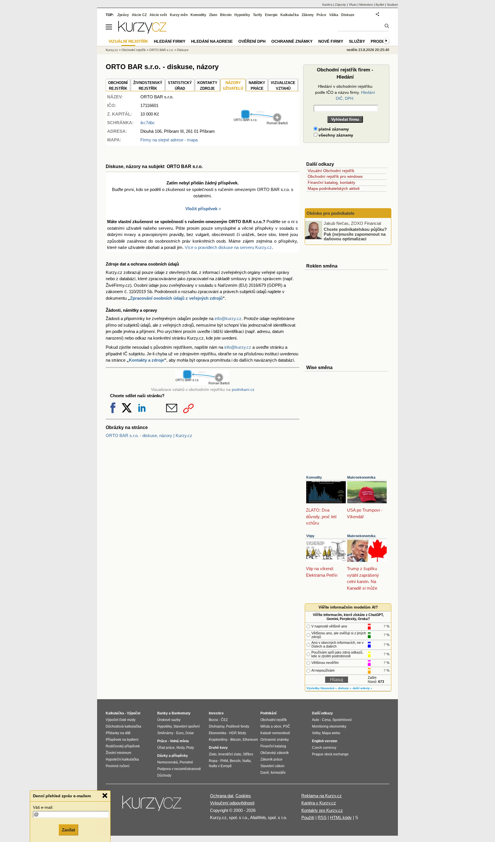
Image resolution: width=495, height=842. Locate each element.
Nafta (246, 761)
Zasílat (68, 829)
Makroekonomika (361, 477)
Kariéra (327, 4)
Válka (333, 15)
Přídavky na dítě (118, 733)
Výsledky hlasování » (322, 688)
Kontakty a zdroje (146, 360)
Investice (216, 713)
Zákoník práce (271, 759)
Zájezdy (340, 4)
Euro (180, 733)
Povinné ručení (117, 766)
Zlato (213, 15)
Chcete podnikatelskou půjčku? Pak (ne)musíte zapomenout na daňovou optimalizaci (355, 234)
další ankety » (362, 688)
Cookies (243, 795)
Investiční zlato (229, 754)
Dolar (189, 733)
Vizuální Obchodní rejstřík (331, 170)
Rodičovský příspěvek (123, 746)
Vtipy (310, 536)
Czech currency (324, 748)
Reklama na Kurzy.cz (321, 795)
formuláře (278, 773)
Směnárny (165, 733)
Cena (326, 720)
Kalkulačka (289, 15)
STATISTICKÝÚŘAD (180, 86)
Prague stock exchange (330, 754)
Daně (264, 773)
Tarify (257, 15)
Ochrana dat (221, 795)
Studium (392, 4)
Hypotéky (242, 15)
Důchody (164, 775)
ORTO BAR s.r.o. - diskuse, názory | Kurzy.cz (149, 435)
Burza (213, 720)
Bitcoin (225, 15)
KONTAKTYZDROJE (207, 86)
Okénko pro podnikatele (330, 213)
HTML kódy (341, 817)
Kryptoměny (218, 740)
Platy (190, 748)
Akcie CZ (139, 15)
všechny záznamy (335, 135)
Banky (162, 713)
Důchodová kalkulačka (123, 726)
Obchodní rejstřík (133, 50)
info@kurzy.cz (228, 318)
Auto (315, 720)
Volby (316, 733)
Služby (357, 41)
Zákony (308, 15)
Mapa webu (331, 733)
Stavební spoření (186, 726)
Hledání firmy (169, 41)
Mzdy (180, 748)
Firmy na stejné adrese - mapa (169, 139)
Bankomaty (181, 713)
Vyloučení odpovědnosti (232, 802)
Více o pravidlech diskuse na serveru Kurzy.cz (228, 247)
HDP (232, 733)
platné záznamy (333, 129)
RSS (322, 817)
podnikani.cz (243, 389)
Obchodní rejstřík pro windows (335, 176)
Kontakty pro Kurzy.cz (322, 810)
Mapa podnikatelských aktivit (334, 188)
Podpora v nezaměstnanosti (179, 769)
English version (324, 741)
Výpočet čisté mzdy (120, 720)
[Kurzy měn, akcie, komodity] (152, 806)
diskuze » (344, 688)
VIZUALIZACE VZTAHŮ (283, 86)
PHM (224, 761)
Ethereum (250, 740)
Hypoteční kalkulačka (122, 759)
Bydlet (380, 4)
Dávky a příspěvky (172, 756)
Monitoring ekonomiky (329, 726)
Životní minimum (118, 753)
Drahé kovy (218, 748)
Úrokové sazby (168, 720)
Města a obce (270, 726)
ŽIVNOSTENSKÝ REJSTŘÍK (147, 86)
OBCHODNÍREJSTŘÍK (118, 86)
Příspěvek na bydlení (122, 740)
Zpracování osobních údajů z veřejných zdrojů (176, 298)
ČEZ (224, 720)
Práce (321, 15)
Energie (271, 15)
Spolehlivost (341, 720)
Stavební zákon (272, 766)
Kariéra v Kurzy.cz (318, 802)
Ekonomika (217, 733)
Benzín (235, 761)
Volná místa (179, 741)
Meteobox (366, 4)
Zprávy (123, 15)
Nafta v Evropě (220, 766)
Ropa (213, 761)
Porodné (186, 762)
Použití (307, 817)
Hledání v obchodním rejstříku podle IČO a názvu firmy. (345, 92)
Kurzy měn (179, 15)
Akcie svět (158, 15)
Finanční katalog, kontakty (331, 182)
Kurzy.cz (112, 50)
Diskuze (347, 15)
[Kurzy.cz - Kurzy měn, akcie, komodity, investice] (142, 32)
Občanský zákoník (274, 753)
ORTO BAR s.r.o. (161, 50)
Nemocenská (167, 762)
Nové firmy (330, 41)
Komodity (314, 477)
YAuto (353, 4)
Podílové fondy (237, 726)
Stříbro (248, 754)
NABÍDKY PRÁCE (257, 86)
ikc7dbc (147, 122)
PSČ (286, 726)
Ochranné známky (292, 41)
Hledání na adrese (212, 41)
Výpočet (133, 713)
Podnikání (268, 713)
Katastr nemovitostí (275, 733)
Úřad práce (166, 748)
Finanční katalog (273, 746)
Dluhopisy (216, 726)
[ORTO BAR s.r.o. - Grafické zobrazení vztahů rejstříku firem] (260, 123)
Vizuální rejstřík (128, 41)
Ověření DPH (252, 41)
